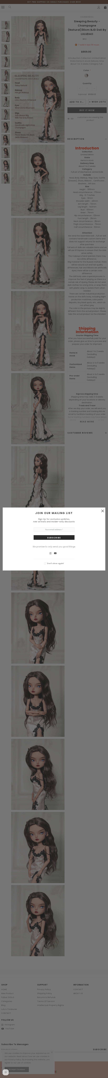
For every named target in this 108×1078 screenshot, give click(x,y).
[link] (52, 553)
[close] (103, 511)
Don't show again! (55, 563)
